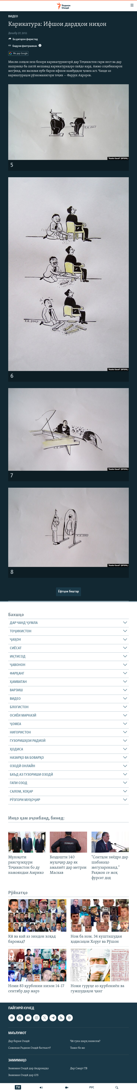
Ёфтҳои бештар (68, 591)
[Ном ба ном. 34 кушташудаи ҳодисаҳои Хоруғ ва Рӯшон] (100, 915)
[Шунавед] (41, 1087)
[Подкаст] (69, 1017)
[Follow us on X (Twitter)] (44, 1017)
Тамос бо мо (77, 1048)
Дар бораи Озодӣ (19, 1041)
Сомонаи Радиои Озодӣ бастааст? (29, 1048)
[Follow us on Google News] (11, 1017)
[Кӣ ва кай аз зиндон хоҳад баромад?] (37, 915)
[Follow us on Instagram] (36, 1017)
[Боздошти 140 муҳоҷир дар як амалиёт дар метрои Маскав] (68, 842)
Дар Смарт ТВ (78, 1068)
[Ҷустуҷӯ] (116, 1087)
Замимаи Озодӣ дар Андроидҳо (28, 1068)
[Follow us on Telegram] (52, 1017)
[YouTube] (66, 1087)
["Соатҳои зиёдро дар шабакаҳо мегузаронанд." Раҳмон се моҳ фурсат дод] (110, 842)
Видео (13, 16)
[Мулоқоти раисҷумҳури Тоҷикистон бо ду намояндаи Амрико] (26, 842)
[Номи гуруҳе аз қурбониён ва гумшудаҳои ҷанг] (100, 965)
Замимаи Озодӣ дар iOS (23, 1075)
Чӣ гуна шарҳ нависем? (85, 1041)
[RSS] (61, 1017)
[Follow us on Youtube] (28, 1017)
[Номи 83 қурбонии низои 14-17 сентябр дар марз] (37, 965)
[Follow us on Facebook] (19, 1017)
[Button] (23, 40)
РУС (91, 1087)
